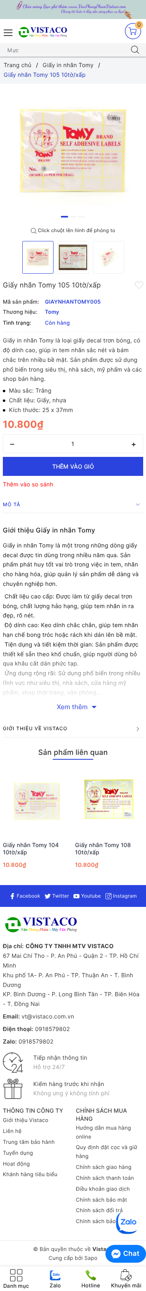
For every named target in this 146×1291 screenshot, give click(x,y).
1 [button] (64, 217)
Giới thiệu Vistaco (25, 1120)
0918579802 (52, 1029)
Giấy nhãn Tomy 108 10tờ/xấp (103, 849)
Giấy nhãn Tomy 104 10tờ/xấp (31, 849)
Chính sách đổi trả (99, 1210)
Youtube (90, 896)
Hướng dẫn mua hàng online (103, 1132)
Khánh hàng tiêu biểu (30, 1174)
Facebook (27, 896)
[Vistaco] (73, 9)
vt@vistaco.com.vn (47, 1016)
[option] (73, 154)
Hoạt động (16, 1164)
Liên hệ (12, 1131)
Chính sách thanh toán (105, 1178)
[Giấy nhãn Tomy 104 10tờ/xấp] (37, 801)
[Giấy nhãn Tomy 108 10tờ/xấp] (109, 801)
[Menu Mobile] (8, 31)
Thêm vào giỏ (73, 466)
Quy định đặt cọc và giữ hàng (106, 1152)
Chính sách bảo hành (103, 1221)
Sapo (90, 1258)
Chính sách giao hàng (103, 1167)
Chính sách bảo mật (101, 1200)
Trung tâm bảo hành (29, 1142)
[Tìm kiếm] (135, 50)
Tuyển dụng (18, 1153)
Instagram (124, 896)
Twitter (60, 896)
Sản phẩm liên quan (72, 752)
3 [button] (81, 217)
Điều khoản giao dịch (103, 1189)
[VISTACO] (44, 32)
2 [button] (73, 217)
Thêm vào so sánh (28, 484)
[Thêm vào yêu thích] (139, 284)
